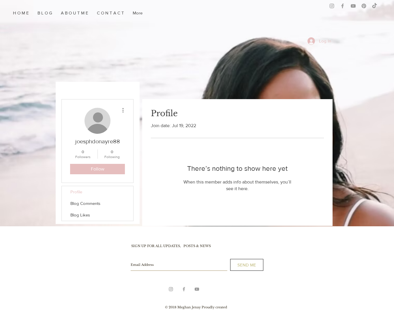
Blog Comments (85, 203)
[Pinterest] (364, 6)
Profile (76, 191)
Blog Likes (80, 214)
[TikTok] (375, 6)
